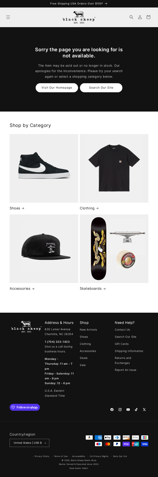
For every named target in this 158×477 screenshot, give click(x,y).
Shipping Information (129, 351)
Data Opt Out (120, 456)
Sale (83, 365)
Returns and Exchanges (123, 360)
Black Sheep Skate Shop (83, 460)
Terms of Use (61, 456)
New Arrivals (88, 329)
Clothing (87, 208)
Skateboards (91, 288)
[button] (8, 17)
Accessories (20, 288)
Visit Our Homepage (56, 87)
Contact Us (122, 329)
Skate (84, 357)
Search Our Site (101, 87)
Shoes (15, 208)
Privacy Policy (42, 456)
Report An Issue (125, 369)
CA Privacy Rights (99, 456)
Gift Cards (122, 343)
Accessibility (78, 456)
